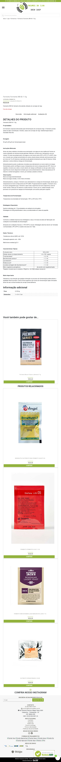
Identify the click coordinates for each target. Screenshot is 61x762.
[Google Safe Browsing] (16, 752)
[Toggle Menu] (3, 7)
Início (4, 18)
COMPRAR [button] (29, 556)
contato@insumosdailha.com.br (31, 708)
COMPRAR (29, 382)
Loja (8, 18)
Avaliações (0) (42, 114)
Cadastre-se (37, 700)
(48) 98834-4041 (31, 706)
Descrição (19, 114)
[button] (6, 1)
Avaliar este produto (16, 101)
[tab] (18, 114)
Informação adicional (30, 114)
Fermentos (13, 18)
